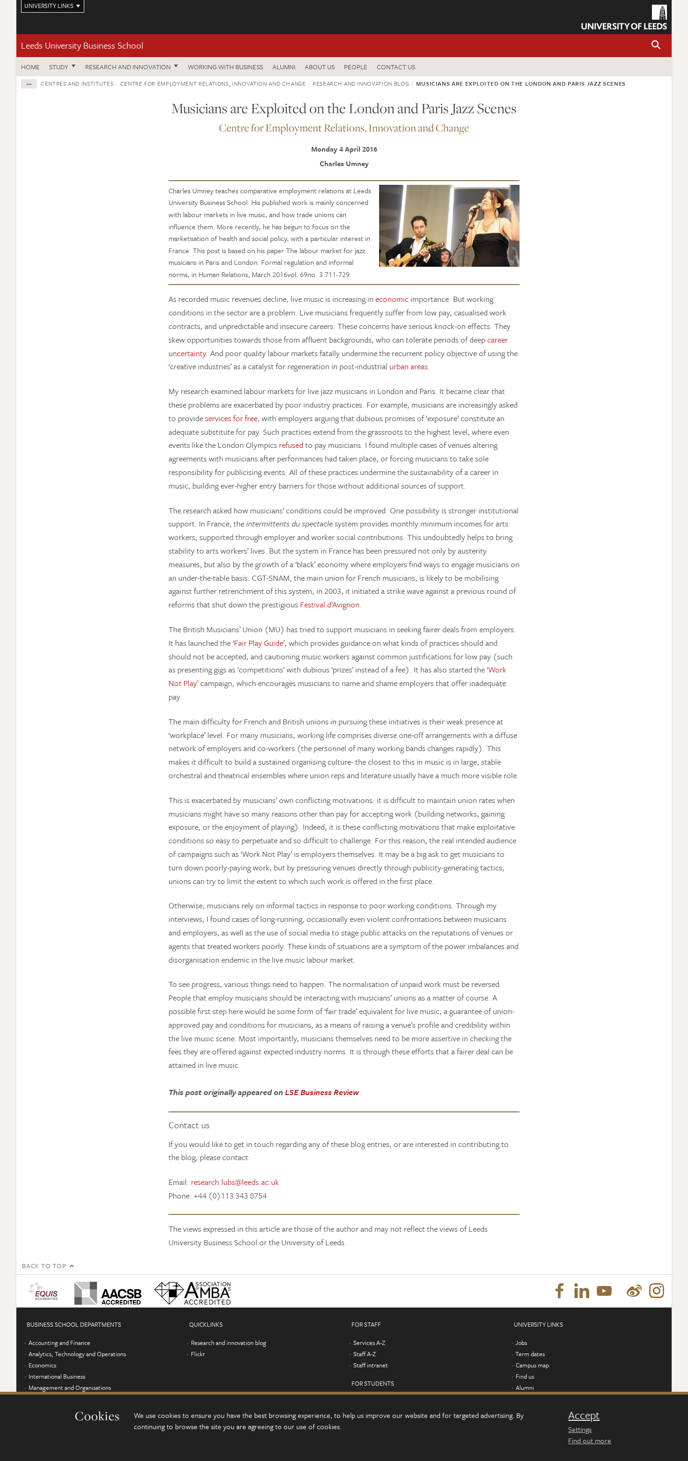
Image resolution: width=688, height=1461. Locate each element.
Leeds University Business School (82, 45)
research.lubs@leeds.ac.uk (235, 1182)
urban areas (408, 366)
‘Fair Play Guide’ (259, 643)
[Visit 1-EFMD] (45, 1291)
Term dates (530, 1354)
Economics (42, 1365)
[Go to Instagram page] (656, 1291)
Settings (580, 1429)
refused (291, 445)
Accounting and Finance (59, 1342)
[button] (656, 45)
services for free (231, 418)
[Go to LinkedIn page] (581, 1291)
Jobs (521, 1342)
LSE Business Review (322, 1092)
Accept (584, 1415)
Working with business (225, 67)
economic (392, 299)
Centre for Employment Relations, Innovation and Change (213, 83)
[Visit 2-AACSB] (106, 1291)
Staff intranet (370, 1365)
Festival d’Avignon (329, 604)
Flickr (198, 1354)
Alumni (283, 67)
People (355, 67)
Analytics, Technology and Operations (77, 1354)
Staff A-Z (364, 1354)
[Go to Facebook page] (559, 1291)
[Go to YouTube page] (604, 1291)
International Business (57, 1376)
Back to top (44, 1266)
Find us (525, 1376)
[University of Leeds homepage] (624, 17)
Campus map (532, 1365)
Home (30, 67)
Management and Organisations (70, 1387)
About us (320, 67)
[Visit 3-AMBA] (190, 1291)
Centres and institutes (77, 83)
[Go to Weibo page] (634, 1291)
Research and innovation (128, 67)
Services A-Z (369, 1342)
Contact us (396, 67)
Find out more (589, 1440)
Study (58, 67)
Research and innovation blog (361, 83)
